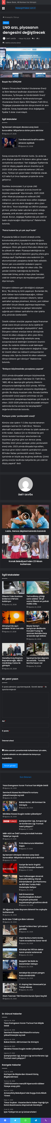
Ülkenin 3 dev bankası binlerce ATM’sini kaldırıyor (12, 599)
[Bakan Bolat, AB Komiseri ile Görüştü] (10, 806)
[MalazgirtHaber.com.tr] (25, 8)
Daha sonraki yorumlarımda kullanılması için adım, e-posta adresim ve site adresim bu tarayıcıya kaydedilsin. (24, 754)
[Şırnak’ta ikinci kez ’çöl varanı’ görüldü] (10, 930)
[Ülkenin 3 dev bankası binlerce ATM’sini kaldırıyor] (13, 587)
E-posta (6, 731)
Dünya (16, 17)
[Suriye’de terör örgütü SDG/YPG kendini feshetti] (10, 868)
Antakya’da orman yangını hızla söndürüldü (32, 974)
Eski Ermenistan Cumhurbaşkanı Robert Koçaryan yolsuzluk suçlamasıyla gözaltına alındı (33, 898)
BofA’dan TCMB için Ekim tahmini (18, 919)
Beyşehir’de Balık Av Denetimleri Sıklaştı (28, 962)
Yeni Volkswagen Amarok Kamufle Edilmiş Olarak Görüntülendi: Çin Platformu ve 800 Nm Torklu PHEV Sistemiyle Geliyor (32, 881)
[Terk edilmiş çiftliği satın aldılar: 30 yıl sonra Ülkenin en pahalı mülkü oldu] (38, 587)
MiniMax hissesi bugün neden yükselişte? (22, 814)
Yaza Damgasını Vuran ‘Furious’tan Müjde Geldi (25, 785)
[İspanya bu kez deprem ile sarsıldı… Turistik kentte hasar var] (38, 649)
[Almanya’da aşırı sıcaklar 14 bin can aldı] (13, 617)
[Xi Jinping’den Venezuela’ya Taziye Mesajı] (10, 988)
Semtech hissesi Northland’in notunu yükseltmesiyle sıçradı (20, 794)
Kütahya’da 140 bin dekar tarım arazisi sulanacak (31, 951)
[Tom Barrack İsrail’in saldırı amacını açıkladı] (9, 143)
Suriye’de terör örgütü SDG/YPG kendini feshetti (31, 866)
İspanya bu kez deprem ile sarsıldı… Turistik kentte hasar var (38, 660)
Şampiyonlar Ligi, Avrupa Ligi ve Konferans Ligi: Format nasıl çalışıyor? (33, 824)
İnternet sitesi (8, 741)
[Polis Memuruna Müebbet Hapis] (10, 847)
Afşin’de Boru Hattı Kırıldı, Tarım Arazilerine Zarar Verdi (33, 939)
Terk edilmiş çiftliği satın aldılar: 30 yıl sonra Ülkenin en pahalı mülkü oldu (38, 600)
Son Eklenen (25, 777)
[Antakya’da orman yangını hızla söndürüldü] (10, 976)
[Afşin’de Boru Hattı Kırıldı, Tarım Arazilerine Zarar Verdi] (10, 941)
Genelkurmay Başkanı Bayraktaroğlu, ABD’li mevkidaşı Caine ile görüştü (12, 662)
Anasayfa (8, 17)
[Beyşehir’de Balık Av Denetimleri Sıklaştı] (10, 965)
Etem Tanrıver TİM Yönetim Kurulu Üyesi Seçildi (25, 996)
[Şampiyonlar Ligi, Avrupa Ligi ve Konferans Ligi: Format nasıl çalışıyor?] (10, 821)
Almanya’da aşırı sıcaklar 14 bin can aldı (13, 627)
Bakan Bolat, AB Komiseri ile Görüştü (21, 2)
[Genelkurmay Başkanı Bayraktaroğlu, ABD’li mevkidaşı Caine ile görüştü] (13, 649)
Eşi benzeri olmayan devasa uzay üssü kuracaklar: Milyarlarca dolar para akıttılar (23, 856)
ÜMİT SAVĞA (11, 39)
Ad (4, 721)
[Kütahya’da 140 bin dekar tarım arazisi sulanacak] (10, 953)
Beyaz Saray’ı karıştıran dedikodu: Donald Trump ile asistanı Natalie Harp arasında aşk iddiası (37, 631)
